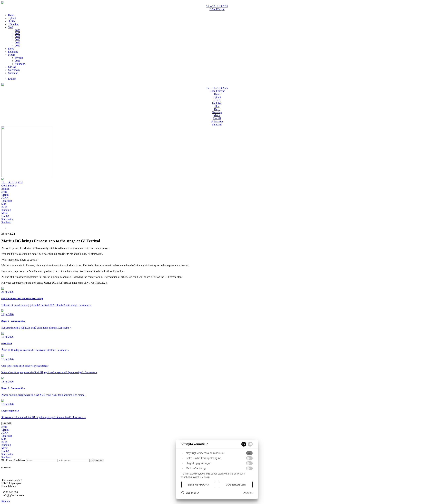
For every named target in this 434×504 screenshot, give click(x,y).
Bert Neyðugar (198, 484)
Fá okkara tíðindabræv (13, 460)
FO (243, 444)
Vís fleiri (7, 423)
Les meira (192, 492)
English (5, 188)
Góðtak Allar (236, 484)
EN (250, 444)
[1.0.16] (248, 493)
